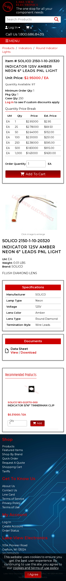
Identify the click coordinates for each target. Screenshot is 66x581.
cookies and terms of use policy (35, 568)
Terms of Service (13, 498)
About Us (8, 486)
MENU (14, 41)
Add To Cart (35, 174)
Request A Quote (13, 462)
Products (8, 48)
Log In (13, 27)
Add (39, 423)
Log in (9, 102)
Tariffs (6, 471)
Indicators (25, 48)
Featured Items (12, 450)
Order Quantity (15, 163)
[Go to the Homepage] (7, 7)
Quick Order (10, 458)
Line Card (8, 494)
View (14, 352)
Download (28, 352)
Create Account (12, 526)
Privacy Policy (11, 503)
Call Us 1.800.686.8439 (25, 34)
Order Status (10, 530)
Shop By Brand (12, 454)
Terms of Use (11, 507)
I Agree (33, 574)
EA (50, 163)
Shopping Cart (12, 467)
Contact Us (9, 490)
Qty (12, 420)
